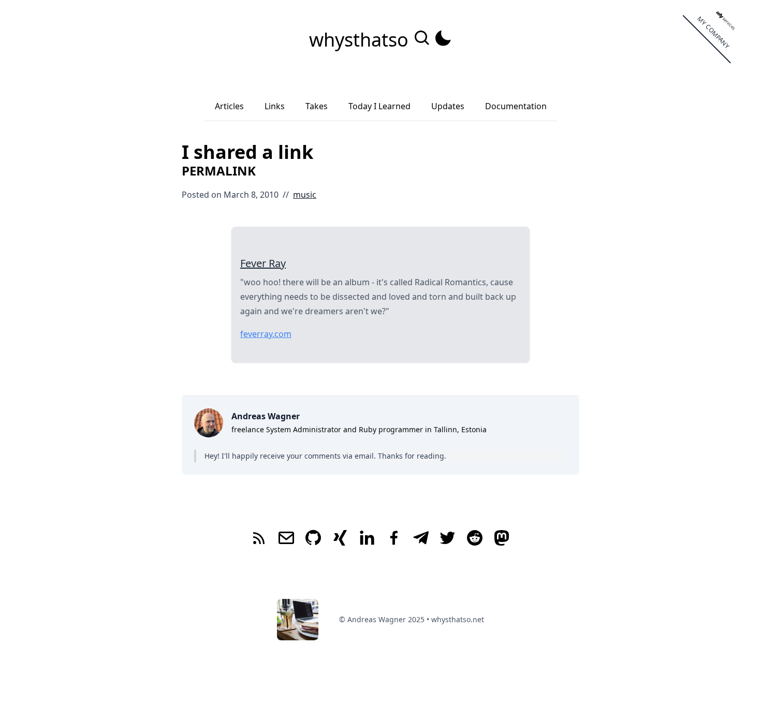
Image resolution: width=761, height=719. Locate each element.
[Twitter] (447, 539)
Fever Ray (263, 263)
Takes (316, 106)
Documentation (516, 106)
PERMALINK (219, 171)
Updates (447, 106)
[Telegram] (421, 539)
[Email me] (286, 539)
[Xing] (340, 539)
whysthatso (361, 39)
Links (275, 106)
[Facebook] (394, 539)
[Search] (423, 43)
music (304, 194)
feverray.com (265, 334)
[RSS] (259, 539)
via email (358, 456)
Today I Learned (379, 106)
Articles (229, 106)
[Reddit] (474, 539)
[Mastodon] (501, 539)
